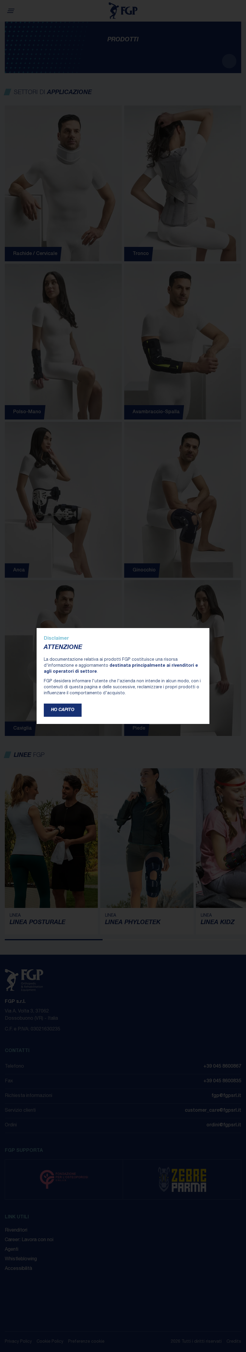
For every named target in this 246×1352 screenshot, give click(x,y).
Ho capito (62, 710)
